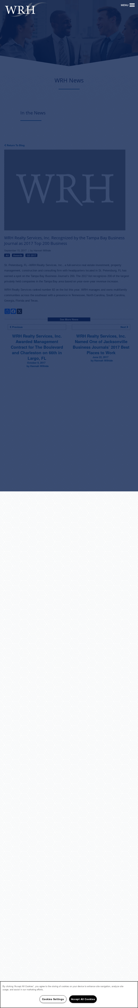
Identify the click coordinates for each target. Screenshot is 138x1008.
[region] (69, 994)
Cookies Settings (53, 999)
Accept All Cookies (83, 999)
